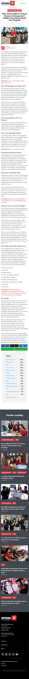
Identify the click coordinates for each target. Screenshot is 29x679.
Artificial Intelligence (11, 383)
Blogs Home (23, 3)
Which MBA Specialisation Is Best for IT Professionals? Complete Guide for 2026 (14, 570)
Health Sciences (10, 375)
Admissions (3, 641)
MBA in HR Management (19, 135)
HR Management (12, 10)
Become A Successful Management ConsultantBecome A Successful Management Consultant (14, 200)
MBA (20, 10)
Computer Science (10, 378)
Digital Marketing (6, 472)
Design (8, 373)
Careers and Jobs (10, 359)
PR (6, 389)
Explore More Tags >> (12, 397)
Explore (2, 648)
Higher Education (10, 370)
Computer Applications (7, 439)
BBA (7, 381)
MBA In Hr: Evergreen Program (16, 149)
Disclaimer (3, 663)
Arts (7, 394)
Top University (10, 367)
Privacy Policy (3, 665)
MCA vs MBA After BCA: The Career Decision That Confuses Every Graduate (13, 445)
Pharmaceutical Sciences (12, 386)
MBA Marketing (22, 472)
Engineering (9, 362)
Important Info (4, 644)
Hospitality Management (12, 391)
